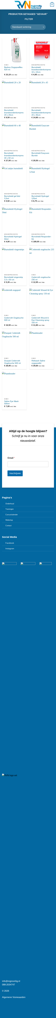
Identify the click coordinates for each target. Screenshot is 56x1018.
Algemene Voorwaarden (13, 997)
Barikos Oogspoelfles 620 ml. (13, 68)
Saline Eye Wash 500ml (11, 402)
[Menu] (3, 4)
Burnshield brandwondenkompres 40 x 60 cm (14, 155)
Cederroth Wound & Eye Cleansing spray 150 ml (40, 320)
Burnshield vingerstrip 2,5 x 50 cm (13, 278)
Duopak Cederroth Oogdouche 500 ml (12, 362)
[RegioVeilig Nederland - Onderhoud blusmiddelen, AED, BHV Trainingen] (28, 5)
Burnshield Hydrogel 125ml (40, 197)
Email (11, 458)
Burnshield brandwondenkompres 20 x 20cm (14, 112)
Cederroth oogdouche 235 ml (41, 278)
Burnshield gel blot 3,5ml (12, 197)
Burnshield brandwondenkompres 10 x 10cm (41, 69)
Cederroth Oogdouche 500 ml (14, 319)
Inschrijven (15, 473)
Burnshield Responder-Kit (41, 238)
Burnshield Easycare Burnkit (40, 154)
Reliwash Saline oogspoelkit (38, 362)
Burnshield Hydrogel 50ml (13, 238)
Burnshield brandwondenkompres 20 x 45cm (41, 112)
